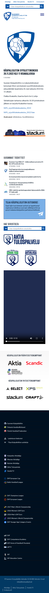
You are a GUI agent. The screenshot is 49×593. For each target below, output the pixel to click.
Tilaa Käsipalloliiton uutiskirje (18, 442)
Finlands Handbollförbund (16, 427)
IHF (8, 554)
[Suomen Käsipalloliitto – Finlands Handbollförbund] (15, 16)
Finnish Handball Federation (17, 431)
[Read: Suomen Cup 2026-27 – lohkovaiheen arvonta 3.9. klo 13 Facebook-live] (6, 163)
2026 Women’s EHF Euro (16, 511)
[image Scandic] (35, 363)
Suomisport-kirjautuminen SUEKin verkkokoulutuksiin (21, 184)
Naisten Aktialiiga (13, 463)
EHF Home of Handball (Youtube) (18, 543)
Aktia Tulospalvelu (19, 1)
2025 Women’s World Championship (20, 518)
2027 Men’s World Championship (19, 507)
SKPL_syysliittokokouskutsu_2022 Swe (19, 112)
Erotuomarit (40, 1)
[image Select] (15, 389)
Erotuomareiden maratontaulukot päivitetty (25, 177)
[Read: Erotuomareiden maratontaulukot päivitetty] (6, 178)
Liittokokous (17, 117)
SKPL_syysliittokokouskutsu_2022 (17, 108)
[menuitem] (8, 1)
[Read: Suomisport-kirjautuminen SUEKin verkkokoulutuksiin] (6, 184)
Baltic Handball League (15, 482)
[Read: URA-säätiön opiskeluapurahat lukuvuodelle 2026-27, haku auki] (6, 191)
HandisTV (31, 1)
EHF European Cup (13, 478)
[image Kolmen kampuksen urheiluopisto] (15, 372)
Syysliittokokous (28, 117)
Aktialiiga (8, 1)
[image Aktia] (15, 363)
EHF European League (14, 499)
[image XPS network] (35, 389)
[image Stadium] (15, 398)
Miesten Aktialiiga (13, 459)
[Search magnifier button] (41, 6)
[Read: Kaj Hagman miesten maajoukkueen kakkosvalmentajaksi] (6, 171)
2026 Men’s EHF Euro (14, 514)
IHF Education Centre (14, 558)
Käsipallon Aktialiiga (14, 456)
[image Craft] (35, 398)
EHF (8, 535)
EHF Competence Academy (16, 539)
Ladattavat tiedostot (15, 438)
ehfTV (9, 547)
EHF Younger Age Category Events (19, 522)
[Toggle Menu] (42, 14)
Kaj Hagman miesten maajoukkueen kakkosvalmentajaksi (21, 170)
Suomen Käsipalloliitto (15, 423)
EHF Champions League (15, 496)
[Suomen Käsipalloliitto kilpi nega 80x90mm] (21, 48)
